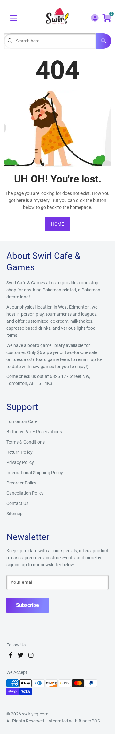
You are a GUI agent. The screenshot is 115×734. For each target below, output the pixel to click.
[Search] (103, 41)
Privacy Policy (20, 462)
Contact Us (17, 503)
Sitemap (14, 513)
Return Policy (19, 452)
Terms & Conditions (25, 441)
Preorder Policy (21, 482)
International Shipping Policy (34, 472)
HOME (57, 224)
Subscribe (27, 605)
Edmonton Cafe (21, 421)
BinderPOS (89, 720)
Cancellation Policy (25, 493)
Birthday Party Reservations (34, 431)
